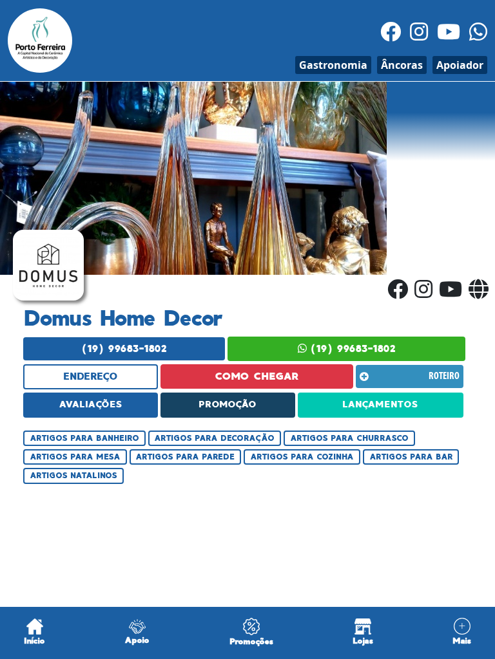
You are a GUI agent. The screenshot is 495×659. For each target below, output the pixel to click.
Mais (461, 640)
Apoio (137, 640)
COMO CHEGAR (257, 376)
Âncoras (402, 65)
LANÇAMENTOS (380, 404)
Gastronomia (333, 65)
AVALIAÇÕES (90, 404)
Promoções (251, 641)
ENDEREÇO (90, 376)
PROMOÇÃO (228, 404)
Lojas (363, 640)
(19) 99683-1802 (124, 348)
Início (34, 640)
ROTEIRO (444, 376)
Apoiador (459, 65)
